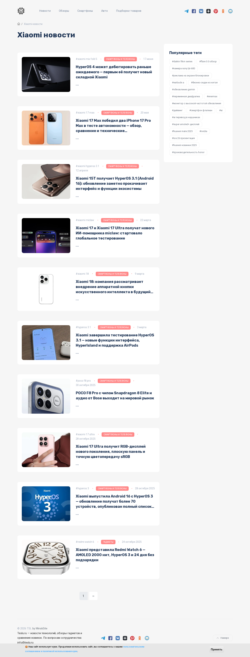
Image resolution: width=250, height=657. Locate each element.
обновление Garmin (184, 89)
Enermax (212, 96)
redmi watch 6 (86, 541)
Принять (216, 649)
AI (222, 110)
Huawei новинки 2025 (185, 145)
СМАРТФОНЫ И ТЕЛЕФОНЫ (120, 59)
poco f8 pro (84, 380)
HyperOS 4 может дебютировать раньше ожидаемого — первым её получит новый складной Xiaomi (114, 72)
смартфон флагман (201, 110)
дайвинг (177, 110)
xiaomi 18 (83, 273)
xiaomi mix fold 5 (87, 58)
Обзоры (64, 10)
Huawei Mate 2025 (183, 131)
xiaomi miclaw (86, 220)
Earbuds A (178, 82)
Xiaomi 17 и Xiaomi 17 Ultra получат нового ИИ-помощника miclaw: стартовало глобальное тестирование (115, 233)
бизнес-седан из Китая (205, 82)
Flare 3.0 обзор (209, 61)
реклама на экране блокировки (191, 75)
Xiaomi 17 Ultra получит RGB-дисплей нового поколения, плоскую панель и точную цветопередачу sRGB (111, 451)
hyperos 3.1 (84, 327)
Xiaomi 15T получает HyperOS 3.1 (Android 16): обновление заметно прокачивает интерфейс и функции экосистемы (115, 183)
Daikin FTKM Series (182, 61)
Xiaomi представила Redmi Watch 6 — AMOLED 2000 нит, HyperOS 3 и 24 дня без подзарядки (115, 555)
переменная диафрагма (186, 96)
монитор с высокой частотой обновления (197, 103)
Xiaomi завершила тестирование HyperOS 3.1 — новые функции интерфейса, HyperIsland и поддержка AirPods (115, 340)
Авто (104, 10)
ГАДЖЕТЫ (108, 542)
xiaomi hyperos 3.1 (88, 166)
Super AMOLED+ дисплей (186, 124)
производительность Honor (188, 152)
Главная (18, 24)
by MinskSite (39, 628)
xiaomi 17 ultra (86, 434)
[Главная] (21, 10)
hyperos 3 (83, 488)
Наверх (225, 637)
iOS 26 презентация (184, 138)
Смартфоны (85, 10)
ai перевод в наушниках (186, 117)
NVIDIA (204, 131)
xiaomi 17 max (86, 112)
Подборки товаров (128, 10)
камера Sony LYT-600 (184, 68)
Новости (45, 10)
